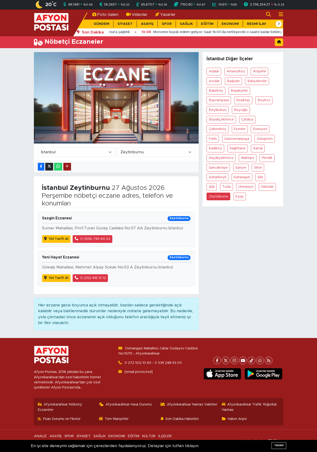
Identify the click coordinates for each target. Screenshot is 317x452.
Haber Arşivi (237, 419)
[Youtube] (243, 360)
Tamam (279, 445)
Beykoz (264, 100)
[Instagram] (234, 360)
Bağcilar (233, 81)
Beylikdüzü (217, 110)
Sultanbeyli (217, 177)
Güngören (265, 139)
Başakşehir (239, 90)
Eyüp (240, 196)
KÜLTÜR (148, 436)
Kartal (257, 148)
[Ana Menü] (279, 15)
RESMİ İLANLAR (260, 24)
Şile (260, 177)
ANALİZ (40, 436)
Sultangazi (242, 177)
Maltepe (247, 158)
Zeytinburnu (218, 196)
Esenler (240, 129)
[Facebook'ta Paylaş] (41, 167)
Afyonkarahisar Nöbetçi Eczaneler (60, 407)
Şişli (212, 186)
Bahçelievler (257, 81)
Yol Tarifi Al (58, 239)
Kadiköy (215, 148)
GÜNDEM (101, 24)
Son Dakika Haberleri (182, 419)
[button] (278, 24)
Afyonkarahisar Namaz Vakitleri (192, 404)
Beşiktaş (243, 100)
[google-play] (263, 373)
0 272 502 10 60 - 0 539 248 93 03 (153, 363)
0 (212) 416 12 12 (93, 278)
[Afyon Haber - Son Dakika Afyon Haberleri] (51, 23)
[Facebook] (217, 360)
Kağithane (238, 148)
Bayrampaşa (219, 100)
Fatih (213, 139)
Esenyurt (260, 129)
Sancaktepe (218, 167)
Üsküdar (267, 186)
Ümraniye (245, 186)
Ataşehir (259, 71)
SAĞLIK (186, 24)
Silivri (258, 167)
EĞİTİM (207, 24)
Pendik (267, 158)
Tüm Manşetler (117, 419)
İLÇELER (165, 436)
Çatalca (247, 119)
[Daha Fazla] (67, 167)
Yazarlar (167, 15)
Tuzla (226, 186)
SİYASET (125, 24)
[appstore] (222, 373)
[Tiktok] (251, 360)
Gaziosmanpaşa (236, 139)
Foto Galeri (107, 15)
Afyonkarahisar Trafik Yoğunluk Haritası (249, 407)
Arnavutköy (235, 71)
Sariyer (240, 167)
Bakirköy (216, 90)
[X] (226, 360)
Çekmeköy (217, 129)
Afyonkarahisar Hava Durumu (129, 404)
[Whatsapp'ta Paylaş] (58, 167)
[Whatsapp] (260, 360)
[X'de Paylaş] (49, 167)
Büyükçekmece (221, 119)
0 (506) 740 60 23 (95, 239)
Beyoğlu (241, 110)
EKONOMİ (230, 24)
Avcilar (214, 81)
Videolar (139, 15)
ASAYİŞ (147, 24)
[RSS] (268, 360)
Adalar (214, 71)
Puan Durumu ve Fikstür (62, 419)
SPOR (167, 24)
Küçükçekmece (221, 158)
